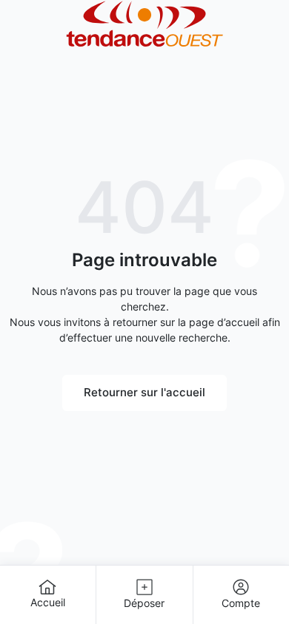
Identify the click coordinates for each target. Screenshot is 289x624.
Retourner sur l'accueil (144, 392)
